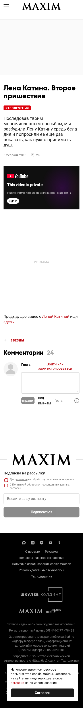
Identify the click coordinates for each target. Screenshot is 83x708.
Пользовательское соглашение (41, 558)
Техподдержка (41, 576)
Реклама (51, 551)
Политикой (19, 484)
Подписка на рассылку (24, 473)
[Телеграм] (41, 542)
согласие (21, 479)
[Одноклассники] (59, 542)
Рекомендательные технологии (41, 570)
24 (38, 155)
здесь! (9, 322)
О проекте (32, 551)
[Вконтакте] (33, 542)
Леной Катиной (55, 316)
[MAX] (24, 542)
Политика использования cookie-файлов (41, 564)
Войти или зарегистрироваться (55, 366)
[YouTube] (50, 542)
